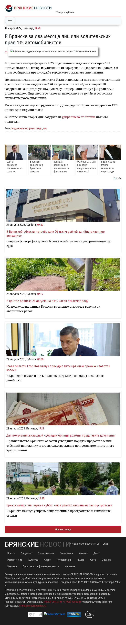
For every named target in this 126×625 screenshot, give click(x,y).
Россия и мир (14, 559)
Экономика (66, 553)
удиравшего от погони (78, 117)
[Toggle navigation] (10, 20)
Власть (11, 553)
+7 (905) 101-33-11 (72, 601)
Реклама (12, 566)
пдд (45, 128)
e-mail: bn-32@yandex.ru (32, 605)
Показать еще (63, 529)
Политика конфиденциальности (41, 566)
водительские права (23, 128)
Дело (96, 553)
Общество (26, 553)
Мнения (83, 553)
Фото (93, 559)
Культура (33, 559)
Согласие (70, 566)
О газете (106, 559)
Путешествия (64, 559)
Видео (80, 559)
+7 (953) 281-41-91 (52, 601)
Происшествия (46, 553)
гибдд (39, 128)
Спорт (47, 559)
